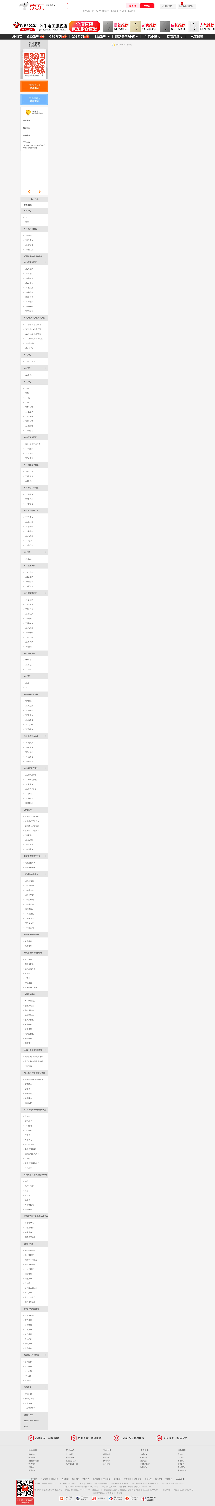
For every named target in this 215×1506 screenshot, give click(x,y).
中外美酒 (114, 11)
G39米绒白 (29, 536)
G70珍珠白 (29, 794)
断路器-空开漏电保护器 (35, 952)
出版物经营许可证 (109, 1487)
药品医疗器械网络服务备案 (97, 1483)
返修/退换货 (145, 1464)
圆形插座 (28, 1279)
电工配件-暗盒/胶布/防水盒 (35, 1072)
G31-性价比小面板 (35, 465)
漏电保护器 (29, 964)
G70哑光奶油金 (31, 789)
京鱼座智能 (182, 1470)
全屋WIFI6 (35, 1414)
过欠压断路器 (30, 969)
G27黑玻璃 (29, 417)
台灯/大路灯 (29, 1144)
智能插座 (28, 1344)
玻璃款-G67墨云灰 (32, 831)
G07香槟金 (29, 245)
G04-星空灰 (29, 890)
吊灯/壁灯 (28, 1168)
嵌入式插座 (29, 1020)
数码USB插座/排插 (35, 1308)
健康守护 (105, 11)
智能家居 (35, 1387)
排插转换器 (35, 1243)
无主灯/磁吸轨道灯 (32, 1163)
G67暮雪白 (29, 835)
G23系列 (35, 354)
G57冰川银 (29, 637)
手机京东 (96, 1479)
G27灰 (27, 402)
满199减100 (96, 11)
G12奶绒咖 (29, 306)
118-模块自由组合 (35, 874)
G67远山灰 (29, 849)
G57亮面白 (29, 619)
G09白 (27, 688)
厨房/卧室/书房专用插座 (34, 1079)
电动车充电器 (30, 1297)
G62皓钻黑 (29, 761)
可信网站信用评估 (66, 1498)
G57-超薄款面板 (35, 593)
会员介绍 (32, 1458)
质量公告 (148, 1479)
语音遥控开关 (30, 867)
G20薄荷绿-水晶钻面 (33, 334)
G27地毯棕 (29, 431)
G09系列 (35, 676)
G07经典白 (29, 236)
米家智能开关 (30, 1408)
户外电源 (28, 1371)
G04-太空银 (29, 895)
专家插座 (28, 1024)
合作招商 (65, 1479)
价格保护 (143, 1458)
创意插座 (28, 1274)
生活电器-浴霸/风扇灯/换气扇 (35, 1176)
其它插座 (28, 1348)
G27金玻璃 (29, 412)
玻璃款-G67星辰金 (32, 821)
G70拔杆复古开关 (35, 768)
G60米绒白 (29, 706)
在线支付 (106, 1458)
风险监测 (137, 1479)
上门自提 (69, 1454)
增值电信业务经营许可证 (183, 1490)
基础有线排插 (30, 1250)
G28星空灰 (29, 458)
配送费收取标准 (72, 1464)
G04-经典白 (29, 881)
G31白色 (28, 481)
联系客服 (32, 1470)
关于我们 (33, 1479)
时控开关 (28, 983)
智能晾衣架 (29, 1399)
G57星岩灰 (29, 642)
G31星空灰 (29, 472)
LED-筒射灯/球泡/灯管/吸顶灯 (35, 1111)
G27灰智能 (29, 426)
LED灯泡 (28, 1126)
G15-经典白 (29, 928)
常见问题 (32, 1464)
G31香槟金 (29, 476)
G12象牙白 (29, 274)
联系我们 (44, 1479)
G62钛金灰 (29, 747)
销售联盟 (117, 1479)
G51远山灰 (29, 577)
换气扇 (27, 1195)
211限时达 (70, 1458)
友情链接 (106, 1479)
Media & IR (180, 1479)
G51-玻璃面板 (35, 565)
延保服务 (181, 1461)
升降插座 (28, 941)
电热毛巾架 (29, 1186)
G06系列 (35, 210)
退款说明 (143, 1461)
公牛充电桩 (29, 1228)
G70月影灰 (29, 784)
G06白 (27, 222)
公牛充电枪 (29, 1223)
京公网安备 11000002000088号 (43, 1483)
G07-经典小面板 (35, 229)
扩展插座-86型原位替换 (35, 256)
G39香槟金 (29, 527)
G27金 (27, 393)
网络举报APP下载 (132, 1498)
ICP (81, 1483)
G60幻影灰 (29, 729)
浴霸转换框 (29, 1205)
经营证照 (95, 1490)
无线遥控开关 (30, 863)
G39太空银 (29, 541)
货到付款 (106, 1454)
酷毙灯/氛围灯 (30, 1149)
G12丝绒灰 (29, 311)
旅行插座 (28, 1334)
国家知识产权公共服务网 (148, 1498)
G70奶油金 (29, 798)
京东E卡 (181, 1464)
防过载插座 (29, 1255)
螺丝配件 (28, 1103)
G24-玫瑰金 (29, 909)
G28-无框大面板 (35, 437)
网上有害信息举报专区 (115, 1498)
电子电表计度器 (31, 988)
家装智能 (86, 11)
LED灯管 (28, 1130)
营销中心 (85, 1479)
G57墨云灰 (29, 614)
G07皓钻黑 (29, 250)
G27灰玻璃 (29, 421)
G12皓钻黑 (29, 288)
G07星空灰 (29, 240)
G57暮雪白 (29, 600)
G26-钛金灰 (29, 923)
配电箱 (27, 973)
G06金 (27, 217)
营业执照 (166, 1490)
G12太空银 (29, 283)
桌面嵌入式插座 (31, 1288)
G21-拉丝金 (29, 918)
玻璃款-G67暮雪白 (32, 817)
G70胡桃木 (29, 803)
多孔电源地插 (30, 1001)
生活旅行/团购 (34, 1461)
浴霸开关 (28, 1209)
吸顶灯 (27, 1116)
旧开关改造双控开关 (35, 856)
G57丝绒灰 (29, 623)
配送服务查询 (71, 1461)
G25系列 (35, 368)
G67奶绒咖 (29, 840)
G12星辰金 (29, 297)
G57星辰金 (29, 609)
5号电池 (28, 1376)
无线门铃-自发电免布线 (35, 1050)
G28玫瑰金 (29, 453)
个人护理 (122, 11)
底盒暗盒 (28, 1084)
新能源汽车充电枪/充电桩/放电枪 (36, 1217)
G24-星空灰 (29, 914)
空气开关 (28, 959)
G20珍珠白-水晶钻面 (33, 329)
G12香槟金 (29, 278)
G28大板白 (29, 449)
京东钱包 (109, 1493)
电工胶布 (28, 1098)
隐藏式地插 (29, 1015)
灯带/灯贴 (28, 1140)
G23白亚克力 (30, 361)
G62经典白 (29, 752)
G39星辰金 (29, 545)
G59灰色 (28, 660)
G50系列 (35, 552)
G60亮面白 (29, 711)
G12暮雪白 (29, 292)
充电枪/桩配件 (30, 1237)
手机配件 (28, 1362)
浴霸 (26, 1181)
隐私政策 (158, 1479)
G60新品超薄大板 (35, 694)
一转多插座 (29, 1269)
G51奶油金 (29, 582)
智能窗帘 (28, 1403)
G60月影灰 (29, 715)
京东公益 (168, 1479)
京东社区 (127, 1479)
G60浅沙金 (29, 720)
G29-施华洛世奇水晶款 (34, 339)
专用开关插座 (35, 994)
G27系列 (35, 381)
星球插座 (28, 1330)
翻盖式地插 (29, 1010)
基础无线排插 (30, 1265)
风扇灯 (27, 1200)
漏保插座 (28, 1038)
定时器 (27, 1283)
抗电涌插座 (29, 1315)
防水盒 (27, 1089)
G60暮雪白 (29, 701)
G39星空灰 (29, 517)
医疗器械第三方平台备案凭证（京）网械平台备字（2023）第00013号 (131, 1490)
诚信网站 (99, 1498)
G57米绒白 (29, 628)
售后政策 (143, 1454)
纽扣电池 (28, 1380)
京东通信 (181, 1467)
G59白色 (28, 665)
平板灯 (27, 1135)
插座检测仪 (29, 1094)
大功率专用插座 (31, 1260)
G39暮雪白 (29, 531)
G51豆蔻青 (29, 586)
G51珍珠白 (29, 572)
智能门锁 (28, 1394)
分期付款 (106, 1461)
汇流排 (27, 978)
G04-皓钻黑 (29, 900)
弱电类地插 (29, 1006)
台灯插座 (28, 1293)
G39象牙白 (29, 522)
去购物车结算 (187, 6)
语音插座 (28, 1029)
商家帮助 (75, 1479)
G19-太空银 (29, 343)
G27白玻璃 (29, 407)
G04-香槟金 (29, 886)
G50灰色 (28, 559)
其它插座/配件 (30, 1302)
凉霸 (26, 1191)
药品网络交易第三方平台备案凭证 (145, 1483)
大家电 (31, 1467)
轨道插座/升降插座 (35, 934)
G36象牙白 (29, 499)
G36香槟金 (29, 504)
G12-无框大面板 (35, 262)
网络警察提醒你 (83, 1498)
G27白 (27, 388)
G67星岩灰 (29, 845)
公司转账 (106, 1464)
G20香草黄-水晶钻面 (33, 325)
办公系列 (28, 1339)
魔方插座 (28, 1320)
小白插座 (28, 1325)
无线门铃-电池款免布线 (34, 1061)
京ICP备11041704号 (68, 1483)
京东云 (119, 1493)
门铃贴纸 (28, 1066)
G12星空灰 (29, 269)
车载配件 (28, 1366)
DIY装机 (181, 1458)
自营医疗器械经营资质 (120, 1483)
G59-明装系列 (35, 653)
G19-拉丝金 (29, 348)
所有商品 (28, 205)
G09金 (27, 683)
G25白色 (28, 375)
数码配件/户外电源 (35, 1355)
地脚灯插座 (29, 1034)
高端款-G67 (35, 809)
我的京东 (168, 6)
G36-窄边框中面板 (35, 487)
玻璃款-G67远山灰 (32, 826)
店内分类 (34, 199)
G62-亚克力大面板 (35, 736)
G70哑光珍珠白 (31, 775)
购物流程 (32, 1454)
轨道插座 (28, 946)
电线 (35, 1426)
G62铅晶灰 (29, 743)
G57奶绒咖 (29, 633)
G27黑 (27, 398)
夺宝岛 (180, 1454)
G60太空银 (29, 725)
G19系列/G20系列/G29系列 (35, 318)
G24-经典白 (29, 904)
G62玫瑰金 (29, 757)
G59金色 (28, 670)
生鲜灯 (27, 1159)
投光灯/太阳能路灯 (32, 1154)
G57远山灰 (29, 605)
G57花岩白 (29, 647)
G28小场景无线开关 (32, 444)
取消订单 (143, 1467)
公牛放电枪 (29, 1232)
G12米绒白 (29, 302)
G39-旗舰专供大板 (35, 510)
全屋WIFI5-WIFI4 (35, 1420)
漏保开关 (28, 1043)
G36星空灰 (29, 494)
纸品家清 (131, 11)
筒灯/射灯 (28, 1121)
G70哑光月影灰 (31, 780)
